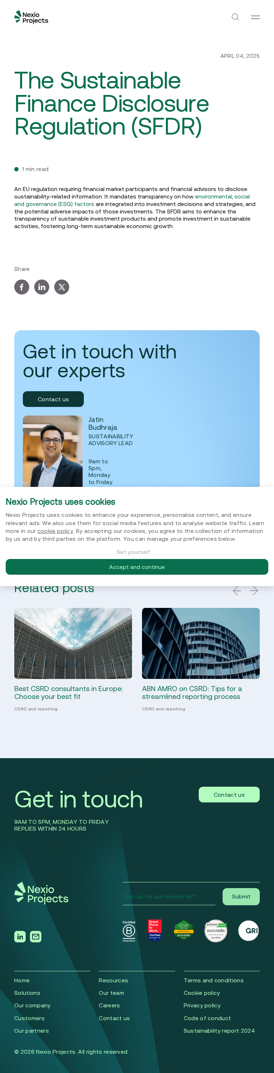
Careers (109, 1005)
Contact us (53, 399)
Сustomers (29, 1018)
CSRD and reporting (36, 708)
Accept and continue (137, 567)
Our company (32, 1005)
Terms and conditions (214, 980)
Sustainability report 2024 (219, 1030)
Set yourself (133, 552)
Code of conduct (207, 1018)
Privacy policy (202, 1005)
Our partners (31, 1030)
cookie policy (55, 531)
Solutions (27, 992)
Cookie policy (202, 992)
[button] (237, 590)
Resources (113, 980)
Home (22, 980)
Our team (111, 992)
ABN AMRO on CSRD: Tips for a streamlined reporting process (192, 692)
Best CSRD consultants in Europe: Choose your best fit (68, 692)
